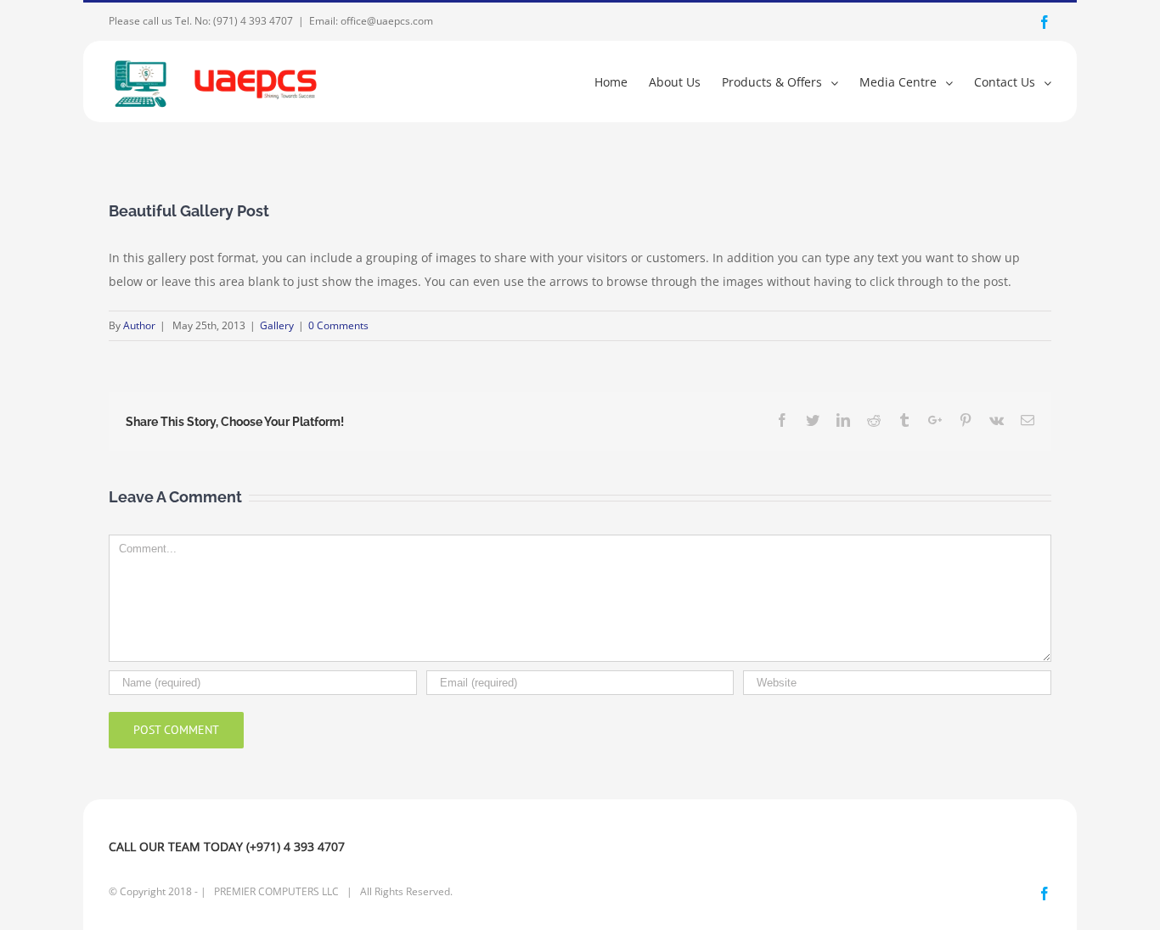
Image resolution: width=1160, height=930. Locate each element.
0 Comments (338, 325)
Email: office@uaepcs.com (371, 21)
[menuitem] (621, 81)
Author (139, 325)
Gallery (277, 325)
